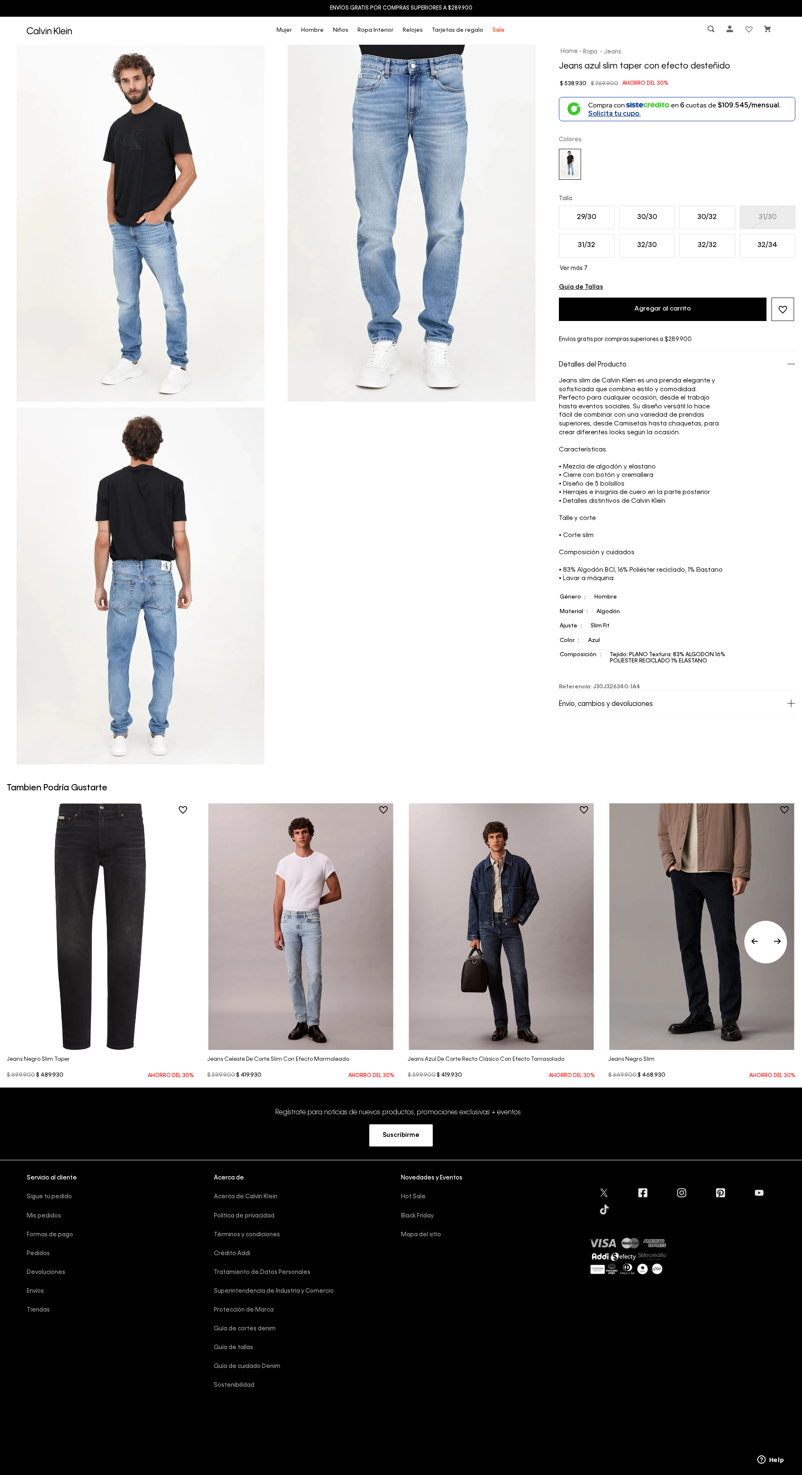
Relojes (413, 30)
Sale (498, 30)
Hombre (312, 30)
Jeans (612, 52)
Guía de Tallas (581, 287)
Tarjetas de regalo (457, 30)
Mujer (284, 30)
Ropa (590, 52)
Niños (340, 30)
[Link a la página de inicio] (569, 52)
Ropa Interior (375, 30)
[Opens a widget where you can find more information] (771, 1460)
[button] (712, 30)
